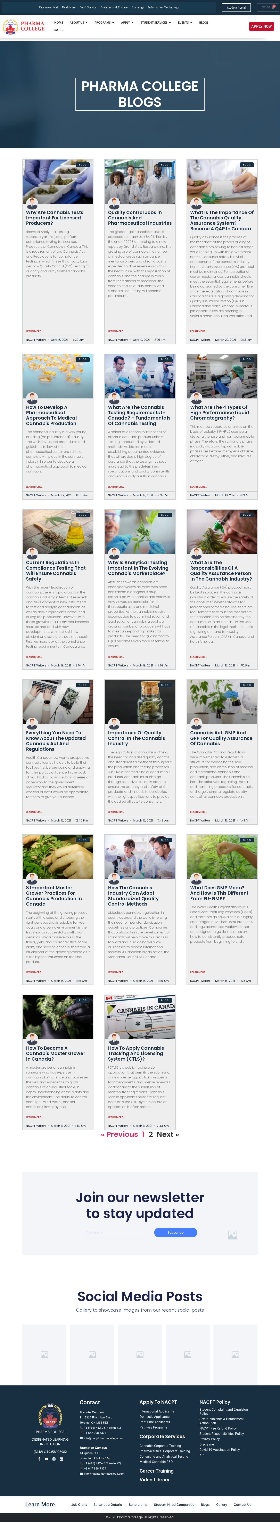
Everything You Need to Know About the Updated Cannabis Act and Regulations (56, 741)
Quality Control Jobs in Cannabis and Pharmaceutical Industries (140, 218)
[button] (261, 26)
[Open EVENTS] (191, 23)
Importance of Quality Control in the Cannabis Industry (136, 738)
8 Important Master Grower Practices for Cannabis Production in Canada (54, 896)
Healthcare (69, 7)
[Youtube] (46, 1459)
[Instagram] (54, 1459)
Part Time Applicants (155, 1422)
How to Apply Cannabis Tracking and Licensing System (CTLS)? (136, 1053)
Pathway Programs (153, 1427)
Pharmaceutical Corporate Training (165, 1451)
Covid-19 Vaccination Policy (219, 1450)
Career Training (157, 1471)
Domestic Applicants (155, 1417)
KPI (201, 1455)
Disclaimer (207, 1444)
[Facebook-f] (39, 1459)
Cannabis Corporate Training (160, 1446)
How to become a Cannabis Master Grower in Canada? (55, 1053)
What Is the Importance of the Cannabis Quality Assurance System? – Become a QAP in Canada (222, 220)
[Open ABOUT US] (86, 23)
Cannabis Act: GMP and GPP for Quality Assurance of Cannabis (221, 738)
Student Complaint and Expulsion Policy (223, 1412)
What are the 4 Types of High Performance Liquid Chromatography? (219, 412)
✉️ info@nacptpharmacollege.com (102, 1438)
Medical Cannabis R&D (156, 1462)
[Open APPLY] (132, 23)
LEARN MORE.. (34, 331)
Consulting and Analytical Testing (164, 1456)
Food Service (88, 7)
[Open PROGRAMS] (113, 23)
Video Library (154, 1480)
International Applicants (157, 1411)
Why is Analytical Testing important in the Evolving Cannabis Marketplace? (138, 568)
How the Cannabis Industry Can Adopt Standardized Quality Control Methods (133, 896)
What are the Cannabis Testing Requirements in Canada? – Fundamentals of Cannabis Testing (139, 415)
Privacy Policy (209, 1439)
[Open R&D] (62, 30)
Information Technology (163, 7)
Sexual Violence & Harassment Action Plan (221, 1421)
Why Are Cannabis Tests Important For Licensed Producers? (54, 218)
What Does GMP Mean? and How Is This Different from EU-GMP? (219, 893)
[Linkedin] (61, 1459)
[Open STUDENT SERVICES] (169, 23)
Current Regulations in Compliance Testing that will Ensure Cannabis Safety (56, 570)
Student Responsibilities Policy (221, 1434)
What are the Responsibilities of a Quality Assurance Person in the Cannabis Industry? (221, 570)
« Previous (119, 1134)
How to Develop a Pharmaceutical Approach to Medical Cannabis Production (51, 415)
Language (138, 7)
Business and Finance (114, 7)
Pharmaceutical (48, 7)
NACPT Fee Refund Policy (218, 1428)
